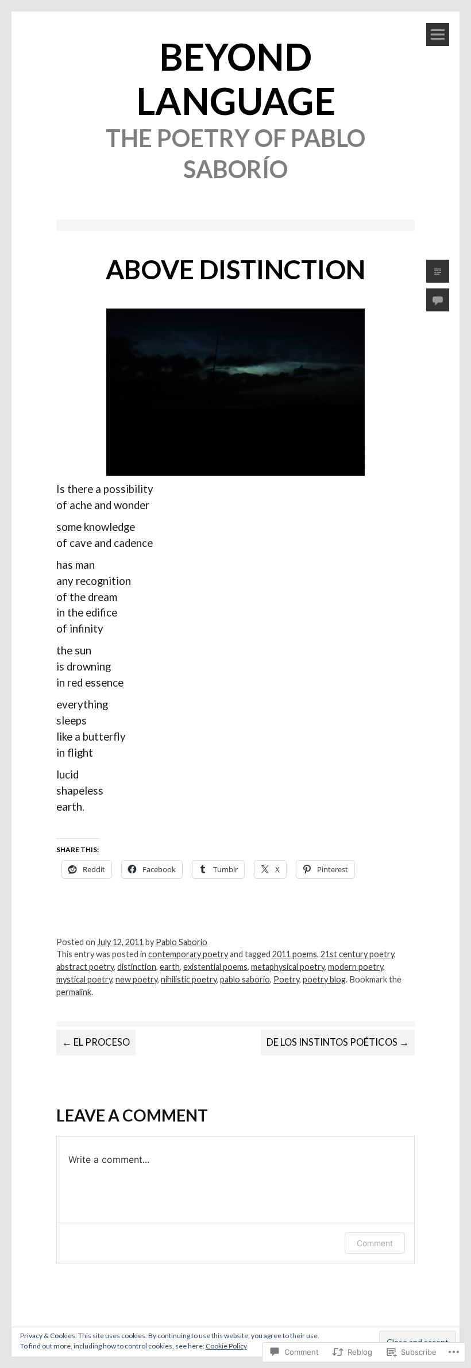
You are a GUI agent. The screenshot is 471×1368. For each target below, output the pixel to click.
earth (170, 967)
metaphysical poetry (288, 967)
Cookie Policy (226, 1346)
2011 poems (294, 954)
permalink (73, 992)
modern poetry (355, 967)
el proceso (96, 1042)
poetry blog (324, 979)
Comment (375, 1243)
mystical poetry (84, 979)
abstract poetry (85, 967)
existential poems (215, 967)
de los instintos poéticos (338, 1042)
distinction (136, 967)
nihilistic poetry (189, 979)
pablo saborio (245, 979)
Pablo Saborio (181, 942)
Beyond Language (235, 78)
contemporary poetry (188, 954)
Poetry (286, 979)
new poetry (136, 979)
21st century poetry (357, 954)
